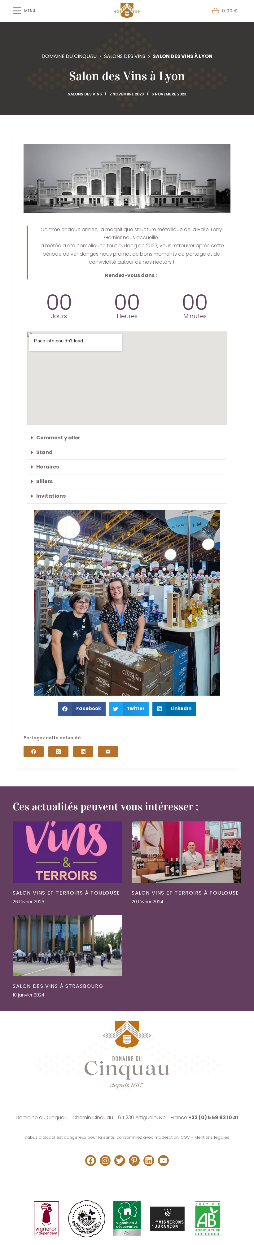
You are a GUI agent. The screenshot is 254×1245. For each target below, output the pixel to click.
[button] (127, 438)
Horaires (47, 466)
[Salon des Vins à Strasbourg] (67, 945)
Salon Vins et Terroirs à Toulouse (66, 892)
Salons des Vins (85, 94)
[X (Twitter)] (58, 751)
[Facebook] (34, 751)
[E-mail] (108, 751)
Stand (44, 452)
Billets (44, 481)
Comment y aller (58, 437)
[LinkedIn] (83, 751)
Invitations (51, 495)
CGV (185, 1137)
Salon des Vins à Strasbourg (58, 986)
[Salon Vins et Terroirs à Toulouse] (67, 852)
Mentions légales (212, 1137)
